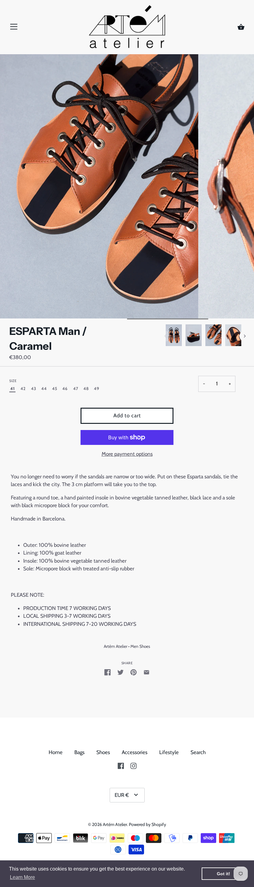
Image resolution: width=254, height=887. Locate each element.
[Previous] (165, 336)
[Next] (245, 336)
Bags (79, 752)
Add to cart (127, 415)
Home (56, 752)
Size (12, 381)
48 (86, 388)
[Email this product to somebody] (146, 672)
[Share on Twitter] (120, 672)
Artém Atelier (115, 646)
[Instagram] (133, 765)
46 (65, 388)
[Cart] (241, 27)
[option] (173, 336)
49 (96, 388)
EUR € (122, 795)
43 (33, 388)
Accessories (134, 752)
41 (12, 388)
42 (22, 388)
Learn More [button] (22, 877)
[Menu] (14, 28)
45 (54, 388)
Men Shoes (140, 646)
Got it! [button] (223, 873)
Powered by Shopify (147, 824)
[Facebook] (121, 765)
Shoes (103, 752)
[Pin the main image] (133, 672)
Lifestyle (169, 752)
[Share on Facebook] (107, 672)
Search (198, 752)
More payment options (127, 454)
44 (43, 388)
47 (75, 388)
